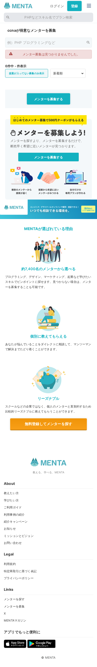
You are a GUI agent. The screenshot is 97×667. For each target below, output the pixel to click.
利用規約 (10, 564)
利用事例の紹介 (14, 514)
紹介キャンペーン (16, 521)
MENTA (50, 657)
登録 (74, 6)
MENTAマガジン (15, 620)
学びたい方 (11, 500)
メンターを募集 (14, 606)
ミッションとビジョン (19, 536)
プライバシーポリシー (19, 578)
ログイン (57, 6)
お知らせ (10, 528)
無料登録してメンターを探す (48, 424)
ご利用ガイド (13, 507)
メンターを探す (14, 599)
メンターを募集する (48, 99)
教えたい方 (11, 493)
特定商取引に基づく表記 (20, 571)
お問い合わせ (13, 543)
